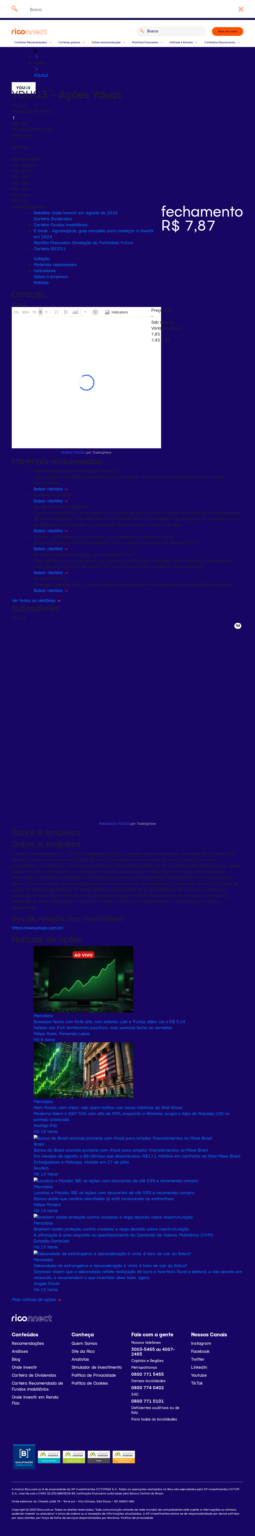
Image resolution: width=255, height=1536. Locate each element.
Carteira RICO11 (50, 248)
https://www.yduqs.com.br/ (37, 927)
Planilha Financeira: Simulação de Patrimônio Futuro (83, 242)
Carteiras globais (69, 42)
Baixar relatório (49, 488)
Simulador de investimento (96, 1367)
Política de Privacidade (93, 1375)
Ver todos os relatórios (34, 600)
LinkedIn (199, 1367)
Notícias (41, 282)
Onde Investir (24, 1367)
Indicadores (45, 270)
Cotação (42, 258)
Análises (20, 1351)
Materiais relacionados (55, 264)
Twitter (197, 1359)
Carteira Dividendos (53, 218)
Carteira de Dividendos (34, 1375)
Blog (16, 1359)
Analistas (80, 1359)
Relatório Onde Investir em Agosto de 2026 (76, 212)
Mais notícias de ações (34, 1299)
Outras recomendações (106, 42)
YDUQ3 (41, 75)
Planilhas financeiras (145, 42)
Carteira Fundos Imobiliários (61, 224)
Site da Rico (83, 1351)
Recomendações (28, 1343)
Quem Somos (84, 1343)
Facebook (200, 1351)
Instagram (201, 1343)
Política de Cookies (89, 1383)
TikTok (197, 1383)
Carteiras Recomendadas (30, 42)
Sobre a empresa (51, 276)
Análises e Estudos (181, 42)
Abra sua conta (227, 31)
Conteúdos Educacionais (219, 42)
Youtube (199, 1375)
